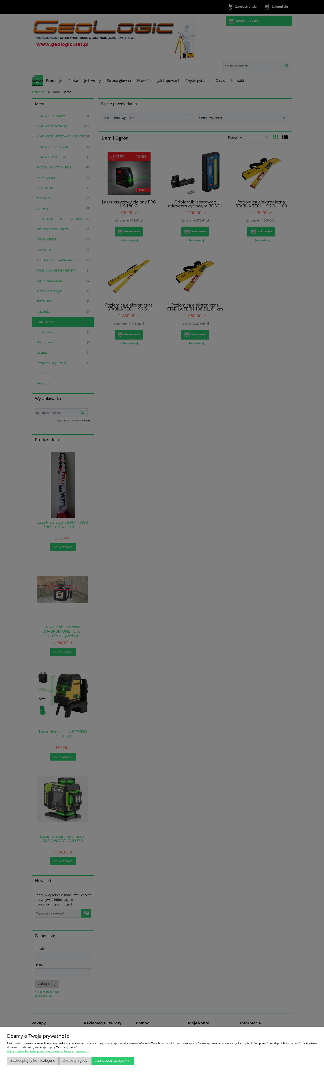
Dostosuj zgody (75, 1060)
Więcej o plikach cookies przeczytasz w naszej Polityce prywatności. (48, 1051)
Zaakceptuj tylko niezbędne (32, 1060)
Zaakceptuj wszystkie (112, 1060)
